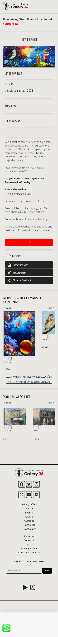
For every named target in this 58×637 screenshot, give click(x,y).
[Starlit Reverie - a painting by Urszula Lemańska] (19, 333)
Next (51, 307)
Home (6, 19)
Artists (29, 516)
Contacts (29, 540)
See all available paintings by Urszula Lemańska (29, 376)
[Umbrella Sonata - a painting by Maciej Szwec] (15, 416)
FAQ (29, 544)
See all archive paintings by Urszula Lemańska (29, 382)
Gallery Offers (18, 19)
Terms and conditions (29, 552)
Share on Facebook (19, 280)
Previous (7, 307)
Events (29, 512)
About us (29, 535)
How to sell (29, 524)
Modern (30, 19)
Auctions (29, 520)
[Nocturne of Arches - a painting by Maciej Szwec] (44, 416)
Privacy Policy (29, 548)
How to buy (29, 528)
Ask (29, 242)
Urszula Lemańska (45, 19)
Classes (29, 508)
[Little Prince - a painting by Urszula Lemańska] (29, 57)
